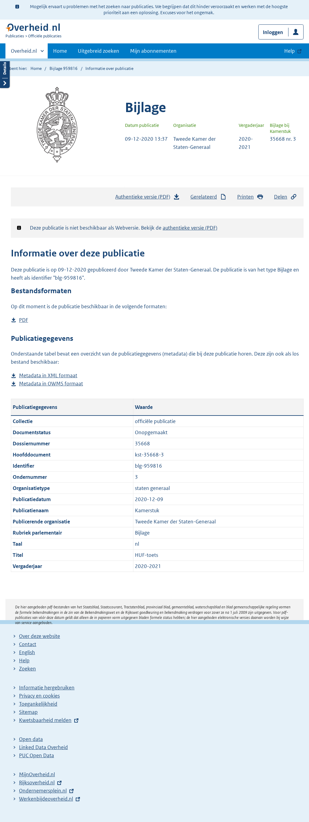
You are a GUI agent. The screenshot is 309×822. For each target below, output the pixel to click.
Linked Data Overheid (43, 747)
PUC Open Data (36, 755)
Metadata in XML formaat (48, 376)
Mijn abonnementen (153, 51)
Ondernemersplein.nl (43, 790)
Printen (245, 196)
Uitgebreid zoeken (98, 51)
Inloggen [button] (273, 32)
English (27, 652)
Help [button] (289, 51)
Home (60, 51)
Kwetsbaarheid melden (45, 720)
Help (24, 660)
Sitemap (28, 712)
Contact (27, 644)
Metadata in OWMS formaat (51, 384)
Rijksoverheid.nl (37, 782)
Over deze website (39, 636)
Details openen (5, 73)
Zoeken (27, 668)
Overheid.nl (24, 53)
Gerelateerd (203, 196)
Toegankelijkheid (38, 704)
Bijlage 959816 (63, 68)
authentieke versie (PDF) (190, 227)
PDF (23, 320)
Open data (31, 739)
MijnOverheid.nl (37, 774)
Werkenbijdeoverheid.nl (46, 798)
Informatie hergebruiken (47, 687)
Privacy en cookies (39, 695)
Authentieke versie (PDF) (144, 198)
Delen (280, 196)
